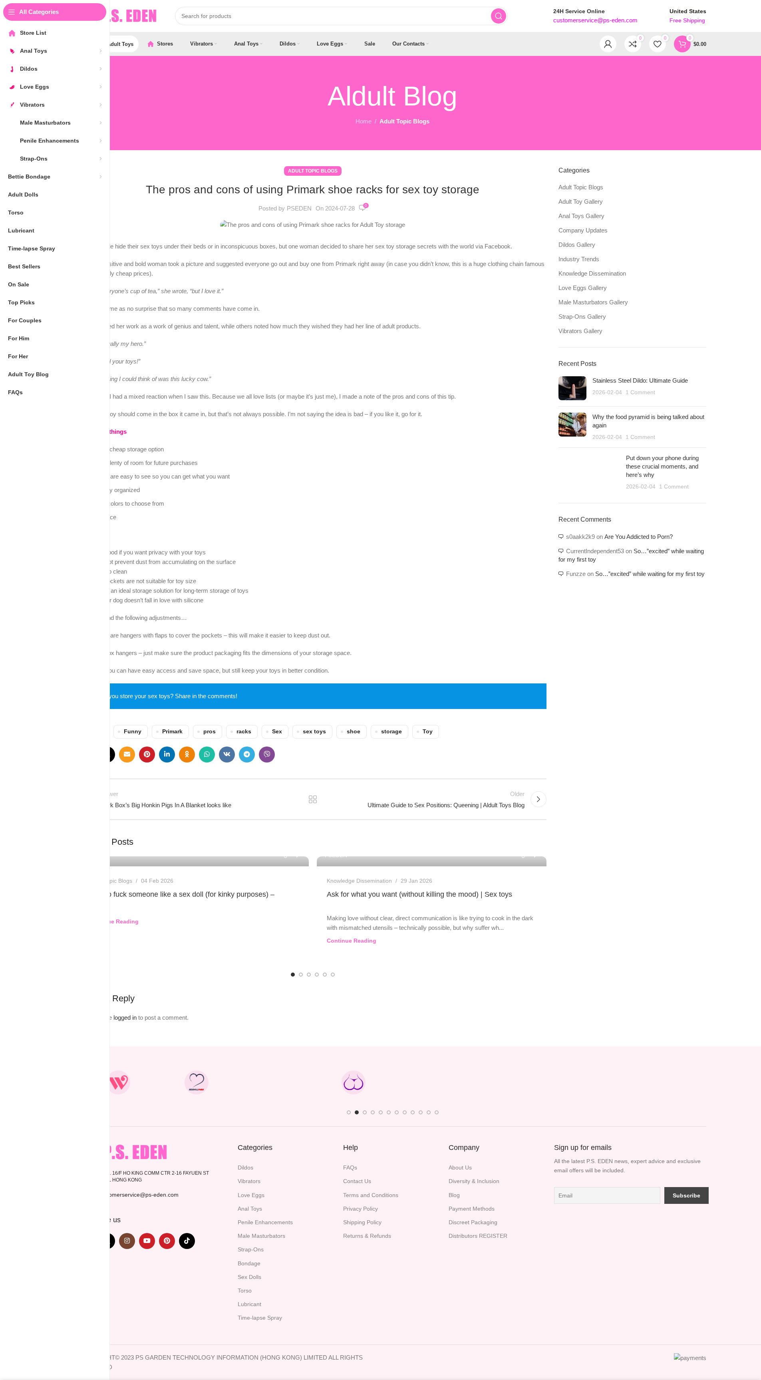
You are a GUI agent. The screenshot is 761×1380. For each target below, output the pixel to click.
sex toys (314, 732)
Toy (428, 732)
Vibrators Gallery (580, 331)
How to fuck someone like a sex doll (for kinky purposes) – (181, 894)
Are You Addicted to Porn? (638, 536)
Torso (245, 1290)
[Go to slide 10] (421, 1112)
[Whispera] (118, 1082)
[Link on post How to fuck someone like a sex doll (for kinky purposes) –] (194, 861)
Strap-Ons (251, 1249)
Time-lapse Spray (260, 1317)
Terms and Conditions (370, 1195)
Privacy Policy (360, 1208)
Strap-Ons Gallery (582, 316)
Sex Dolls (249, 1277)
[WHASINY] (432, 1082)
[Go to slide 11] (429, 1112)
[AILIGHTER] (667, 1082)
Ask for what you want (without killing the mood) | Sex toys (419, 894)
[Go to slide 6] (333, 975)
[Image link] (124, 1151)
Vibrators (249, 1181)
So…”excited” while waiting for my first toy (650, 573)
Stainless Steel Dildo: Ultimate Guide (640, 380)
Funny (132, 732)
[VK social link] (227, 754)
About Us (460, 1167)
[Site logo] (119, 15)
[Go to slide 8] (405, 1112)
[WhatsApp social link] (207, 754)
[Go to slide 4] (317, 975)
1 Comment (640, 392)
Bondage (249, 1263)
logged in (125, 1017)
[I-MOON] (588, 1082)
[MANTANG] (510, 1082)
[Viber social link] (267, 754)
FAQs (350, 1167)
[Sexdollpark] (196, 1082)
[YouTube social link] (147, 1241)
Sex (277, 732)
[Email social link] (127, 754)
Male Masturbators (261, 1236)
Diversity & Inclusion (474, 1181)
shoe (353, 732)
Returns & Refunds (367, 1236)
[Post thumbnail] (572, 388)
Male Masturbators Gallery (593, 302)
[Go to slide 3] (309, 975)
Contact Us (357, 1181)
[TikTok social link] (187, 1241)
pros (209, 732)
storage (391, 732)
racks (243, 732)
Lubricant (249, 1304)
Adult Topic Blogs (404, 121)
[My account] (608, 44)
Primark (172, 732)
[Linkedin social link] (167, 754)
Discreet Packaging (473, 1222)
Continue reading (114, 922)
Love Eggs (251, 1195)
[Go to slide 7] (397, 1112)
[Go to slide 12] (437, 1112)
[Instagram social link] (127, 1241)
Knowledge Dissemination (359, 881)
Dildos (245, 1167)
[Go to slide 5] (325, 975)
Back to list (312, 799)
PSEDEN (299, 208)
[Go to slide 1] (293, 975)
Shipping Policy (362, 1222)
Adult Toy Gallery (580, 201)
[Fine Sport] (275, 1082)
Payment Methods (472, 1208)
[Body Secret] (353, 1082)
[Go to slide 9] (413, 1112)
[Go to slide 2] (301, 975)
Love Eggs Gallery (582, 287)
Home (364, 121)
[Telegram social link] (247, 754)
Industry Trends (578, 259)
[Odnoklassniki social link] (187, 754)
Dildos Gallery (576, 244)
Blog (454, 1195)
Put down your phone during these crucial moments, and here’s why (662, 466)
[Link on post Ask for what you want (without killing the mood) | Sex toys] (431, 861)
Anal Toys (250, 1208)
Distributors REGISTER (478, 1236)
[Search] (498, 16)
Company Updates (583, 230)
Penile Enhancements (265, 1222)
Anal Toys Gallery (581, 215)
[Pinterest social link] (147, 754)
